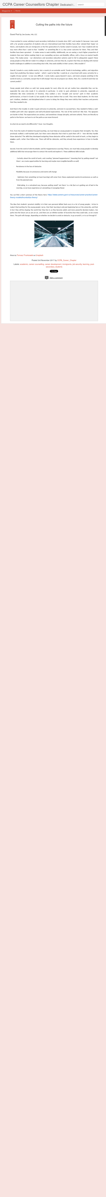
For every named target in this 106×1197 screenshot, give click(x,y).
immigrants (66, 264)
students (58, 266)
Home (17, 10)
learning (86, 264)
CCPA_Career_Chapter (66, 260)
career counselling (36, 264)
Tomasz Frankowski (25, 255)
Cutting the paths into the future (54, 24)
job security (77, 264)
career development (53, 264)
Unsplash (39, 255)
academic (24, 264)
